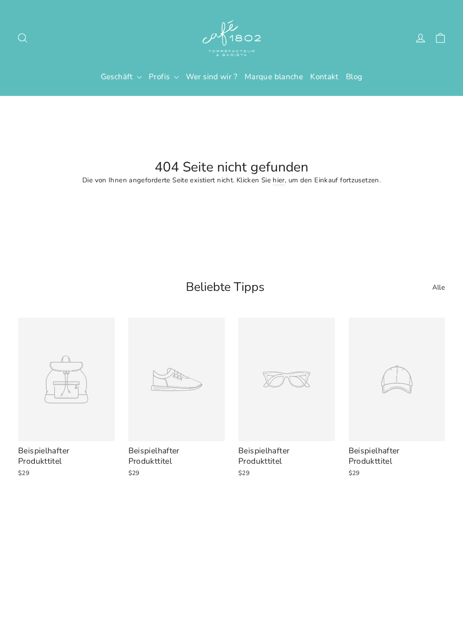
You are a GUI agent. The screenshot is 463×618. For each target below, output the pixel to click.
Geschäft (118, 76)
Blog (354, 76)
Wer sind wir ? (211, 76)
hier (279, 180)
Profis (160, 76)
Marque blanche (274, 76)
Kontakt (324, 76)
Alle (438, 287)
